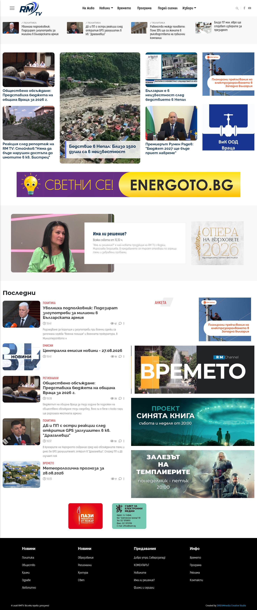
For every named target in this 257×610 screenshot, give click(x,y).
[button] (21, 243)
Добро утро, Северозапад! (149, 558)
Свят (81, 580)
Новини (104, 8)
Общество (28, 565)
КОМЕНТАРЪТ (141, 565)
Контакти (196, 580)
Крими (26, 573)
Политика (28, 558)
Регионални (85, 565)
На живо (88, 8)
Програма (144, 8)
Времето (124, 8)
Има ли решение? (144, 580)
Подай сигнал (168, 8)
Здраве (26, 580)
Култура (83, 573)
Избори (188, 8)
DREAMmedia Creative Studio (231, 605)
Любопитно (29, 588)
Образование (86, 558)
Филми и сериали (144, 588)
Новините (140, 573)
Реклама (195, 573)
